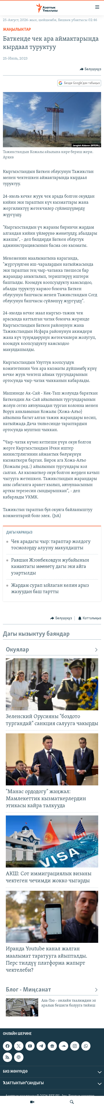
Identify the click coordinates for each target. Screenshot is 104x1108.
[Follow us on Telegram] (41, 1046)
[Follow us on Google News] (52, 1046)
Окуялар (17, 650)
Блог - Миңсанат (28, 990)
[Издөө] (72, 1102)
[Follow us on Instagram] (74, 1046)
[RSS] (7, 1057)
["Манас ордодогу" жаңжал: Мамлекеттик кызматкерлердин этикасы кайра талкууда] (52, 759)
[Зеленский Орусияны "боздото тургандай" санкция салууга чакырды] (52, 684)
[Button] (90, 69)
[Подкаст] (18, 1057)
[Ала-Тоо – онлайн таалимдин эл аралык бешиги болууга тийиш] (22, 1007)
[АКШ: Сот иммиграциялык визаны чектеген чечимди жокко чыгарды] (52, 841)
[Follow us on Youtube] (30, 1046)
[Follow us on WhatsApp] (85, 1046)
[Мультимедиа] (32, 1102)
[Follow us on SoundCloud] (63, 1046)
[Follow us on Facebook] (7, 1046)
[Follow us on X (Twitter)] (18, 1046)
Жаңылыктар (17, 30)
